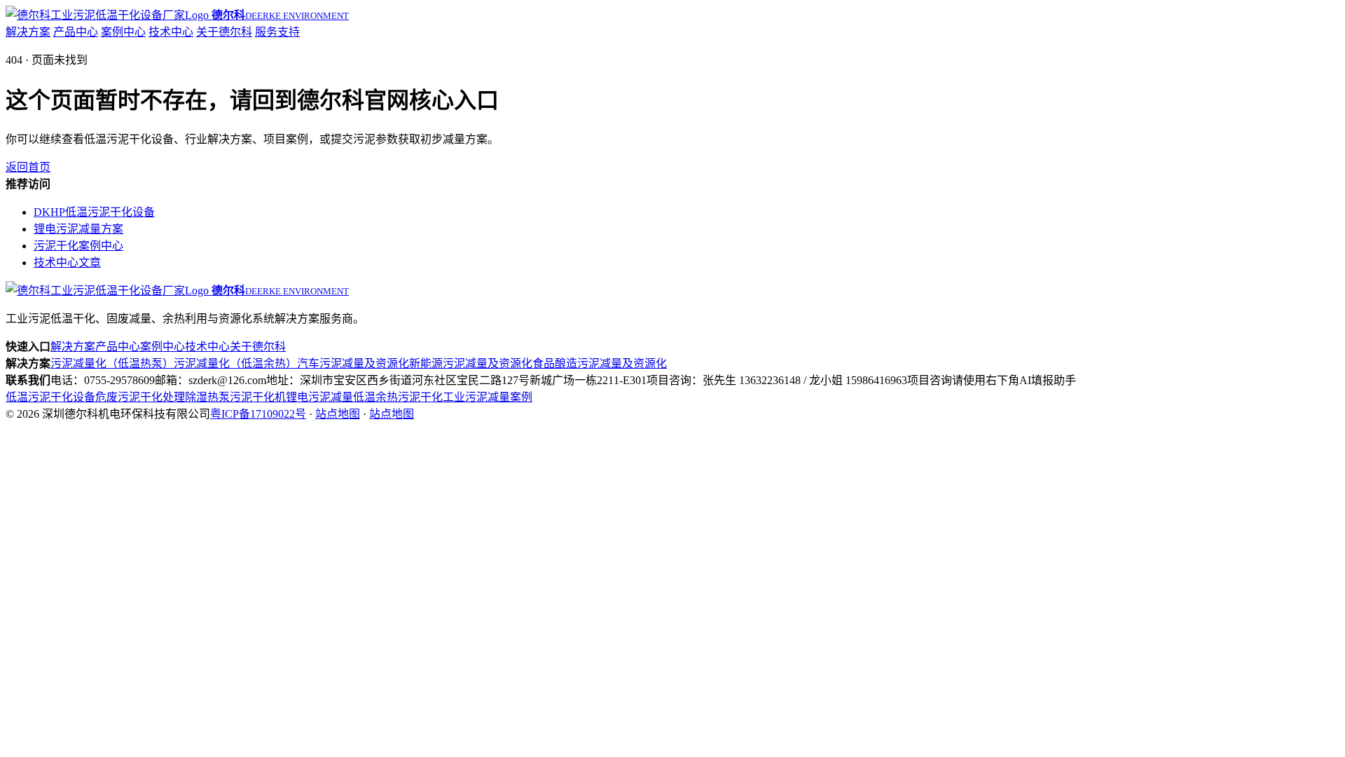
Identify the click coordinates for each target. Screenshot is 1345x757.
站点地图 (337, 414)
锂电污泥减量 (319, 397)
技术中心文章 (67, 262)
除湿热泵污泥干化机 (235, 397)
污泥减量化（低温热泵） (112, 363)
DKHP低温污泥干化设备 (94, 212)
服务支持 (277, 32)
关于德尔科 (224, 32)
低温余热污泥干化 (398, 397)
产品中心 (75, 32)
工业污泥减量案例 (487, 397)
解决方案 (28, 32)
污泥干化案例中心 (78, 246)
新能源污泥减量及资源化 (470, 363)
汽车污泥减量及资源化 (353, 363)
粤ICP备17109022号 (258, 414)
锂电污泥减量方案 (78, 229)
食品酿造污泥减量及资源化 (599, 363)
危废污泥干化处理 (140, 397)
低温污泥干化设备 (50, 397)
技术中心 (171, 32)
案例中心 (123, 32)
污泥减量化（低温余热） (235, 363)
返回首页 (28, 167)
